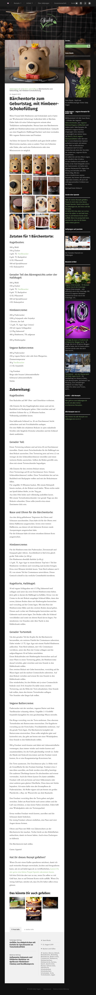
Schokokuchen (46, 971)
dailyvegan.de (15, 89)
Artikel (29, 3)
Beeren (51, 953)
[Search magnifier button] (88, 46)
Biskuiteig (54, 955)
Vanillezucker (23, 253)
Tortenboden (45, 975)
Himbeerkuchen (46, 960)
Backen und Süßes (29, 89)
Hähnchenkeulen (71, 123)
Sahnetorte (45, 967)
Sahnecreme (50, 966)
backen (45, 953)
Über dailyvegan (43, 3)
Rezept (43, 966)
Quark (43, 964)
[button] (15, 164)
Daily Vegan (37, 989)
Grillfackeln (81, 125)
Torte (52, 973)
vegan (53, 975)
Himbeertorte (45, 962)
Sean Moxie (47, 940)
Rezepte (17, 3)
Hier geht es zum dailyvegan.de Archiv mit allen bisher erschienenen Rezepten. (76, 403)
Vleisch (70, 136)
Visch (75, 136)
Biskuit (56, 953)
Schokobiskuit (46, 969)
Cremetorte (45, 958)
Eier (66, 141)
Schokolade (45, 973)
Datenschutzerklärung (61, 989)
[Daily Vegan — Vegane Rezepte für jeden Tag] (48, 23)
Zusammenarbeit (60, 3)
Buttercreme (54, 957)
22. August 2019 (48, 945)
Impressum (47, 989)
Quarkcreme (50, 964)
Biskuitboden (45, 955)
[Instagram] (81, 3)
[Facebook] (85, 3)
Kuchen (53, 962)
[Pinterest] (89, 3)
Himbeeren (53, 958)
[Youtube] (76, 3)
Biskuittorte (45, 957)
